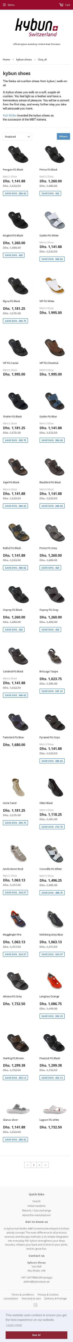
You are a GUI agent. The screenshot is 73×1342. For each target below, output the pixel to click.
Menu (11, 5)
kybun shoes (24, 59)
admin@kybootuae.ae (36, 1281)
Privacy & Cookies (48, 1294)
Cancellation (11, 1298)
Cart (67, 5)
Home (6, 59)
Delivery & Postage (55, 1298)
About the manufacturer (36, 1215)
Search (36, 1201)
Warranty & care (31, 1298)
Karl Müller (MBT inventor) (30, 1228)
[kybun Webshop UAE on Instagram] (36, 1306)
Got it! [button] (36, 1335)
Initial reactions (37, 1206)
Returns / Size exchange (36, 1210)
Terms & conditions (22, 1294)
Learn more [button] (14, 1325)
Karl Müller (10, 115)
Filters (63, 136)
